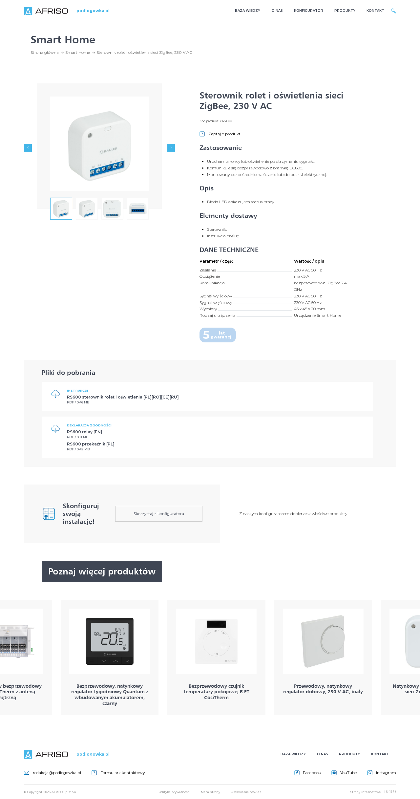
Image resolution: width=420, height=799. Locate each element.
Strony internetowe (365, 792)
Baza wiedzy (247, 11)
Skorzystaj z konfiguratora (159, 513)
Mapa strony (210, 792)
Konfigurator (308, 11)
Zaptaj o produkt (224, 133)
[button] (28, 147)
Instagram (386, 772)
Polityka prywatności (174, 792)
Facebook (312, 772)
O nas (277, 11)
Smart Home (77, 52)
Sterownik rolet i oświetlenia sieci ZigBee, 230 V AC (144, 52)
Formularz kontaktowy (122, 772)
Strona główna (45, 52)
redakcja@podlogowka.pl (57, 772)
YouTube (348, 772)
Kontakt (375, 11)
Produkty (344, 11)
